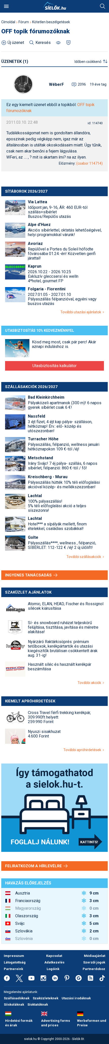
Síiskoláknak (14, 1004)
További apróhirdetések (83, 750)
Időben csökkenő (88, 62)
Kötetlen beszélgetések (51, 22)
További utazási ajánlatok (81, 312)
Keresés (102, 6)
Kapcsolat (54, 956)
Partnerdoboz (94, 969)
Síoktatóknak (37, 1004)
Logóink (53, 969)
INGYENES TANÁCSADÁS (29, 575)
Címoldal (8, 22)
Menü (6, 6)
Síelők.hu (54, 6)
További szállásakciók (84, 557)
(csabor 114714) (89, 163)
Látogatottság (15, 962)
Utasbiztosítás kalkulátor (54, 365)
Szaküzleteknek (45, 998)
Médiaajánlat (94, 956)
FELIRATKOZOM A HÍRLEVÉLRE (34, 866)
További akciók (90, 683)
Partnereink (13, 969)
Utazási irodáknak (76, 998)
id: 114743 (95, 123)
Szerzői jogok (94, 962)
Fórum (24, 22)
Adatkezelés (54, 962)
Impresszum (14, 956)
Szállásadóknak (16, 998)
